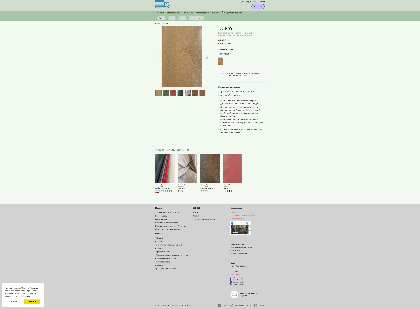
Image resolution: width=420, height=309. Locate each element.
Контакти (262, 2)
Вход (254, 2)
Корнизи (159, 265)
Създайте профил (245, 2)
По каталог (188, 13)
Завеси (171, 18)
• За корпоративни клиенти (204, 219)
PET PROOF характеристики (170, 229)
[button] (206, 57)
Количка (259, 6)
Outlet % (215, 13)
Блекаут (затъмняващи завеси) (169, 245)
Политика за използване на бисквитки (170, 226)
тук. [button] (33, 296)
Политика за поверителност (166, 223)
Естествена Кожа (174, 13)
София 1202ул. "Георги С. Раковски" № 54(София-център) (242, 215)
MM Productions (186, 305)
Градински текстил (163, 252)
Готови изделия (202, 13)
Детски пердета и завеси (166, 258)
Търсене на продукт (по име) (167, 212)
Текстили (160, 13)
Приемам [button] (32, 301)
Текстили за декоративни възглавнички (172, 255)
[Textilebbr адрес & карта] (240, 235)
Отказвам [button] (13, 301)
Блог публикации (162, 216)
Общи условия (161, 219)
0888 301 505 (248, 75)
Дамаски (182, 18)
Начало (157, 23)
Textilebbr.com (165, 305)
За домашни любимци (233, 13)
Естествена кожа (163, 262)
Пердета (161, 18)
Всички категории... (196, 18)
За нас (195, 212)
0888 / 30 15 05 (236, 275)
